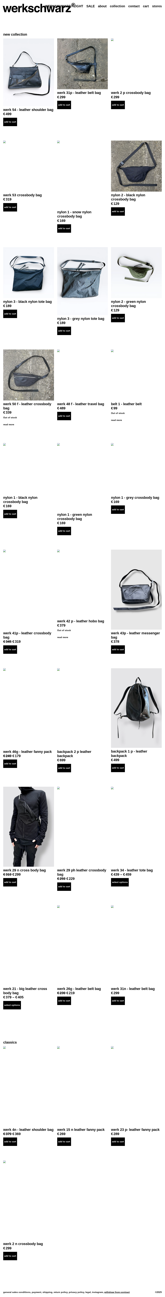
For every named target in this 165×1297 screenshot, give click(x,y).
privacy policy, (77, 1292)
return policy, (61, 1292)
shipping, (48, 1292)
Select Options (120, 882)
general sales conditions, (17, 1292)
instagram (97, 1292)
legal (88, 1292)
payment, (37, 1292)
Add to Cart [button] (10, 121)
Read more (8, 424)
